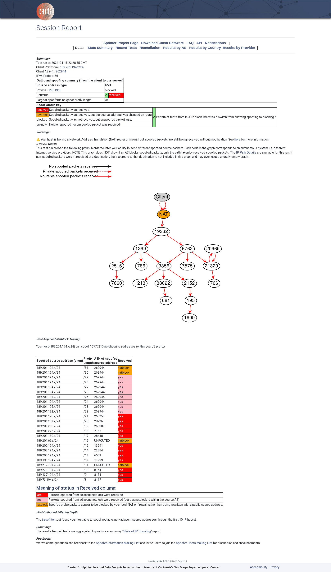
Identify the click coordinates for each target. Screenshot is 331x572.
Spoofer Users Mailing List (194, 543)
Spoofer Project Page (120, 43)
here (237, 139)
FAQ (190, 43)
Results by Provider (239, 48)
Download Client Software (162, 43)
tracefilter (48, 519)
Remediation (150, 48)
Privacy (274, 567)
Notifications (215, 43)
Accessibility (258, 567)
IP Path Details (246, 152)
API (199, 43)
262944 (61, 71)
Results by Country (205, 48)
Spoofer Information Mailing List (117, 543)
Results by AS (174, 48)
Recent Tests (126, 48)
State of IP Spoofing (137, 531)
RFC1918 (55, 90)
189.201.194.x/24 (72, 67)
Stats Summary (100, 48)
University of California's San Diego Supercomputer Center (180, 567)
